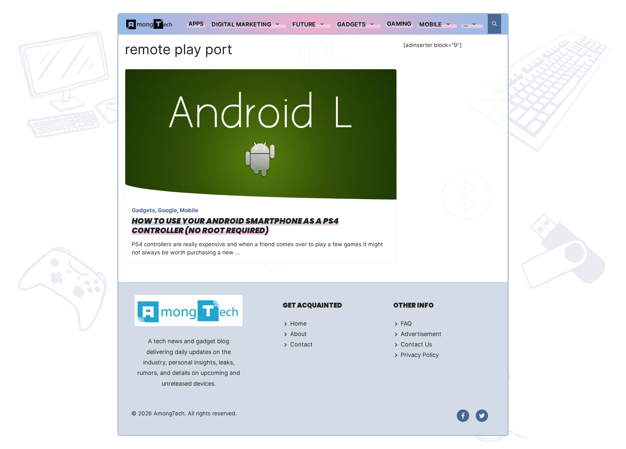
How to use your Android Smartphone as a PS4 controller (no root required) (235, 226)
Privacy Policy (420, 354)
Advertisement (421, 333)
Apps (196, 23)
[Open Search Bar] (494, 24)
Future (304, 24)
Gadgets (351, 24)
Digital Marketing (241, 24)
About (298, 333)
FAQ (406, 323)
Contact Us (416, 344)
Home (298, 323)
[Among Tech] (149, 24)
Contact (301, 344)
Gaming (399, 23)
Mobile (430, 24)
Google (167, 210)
